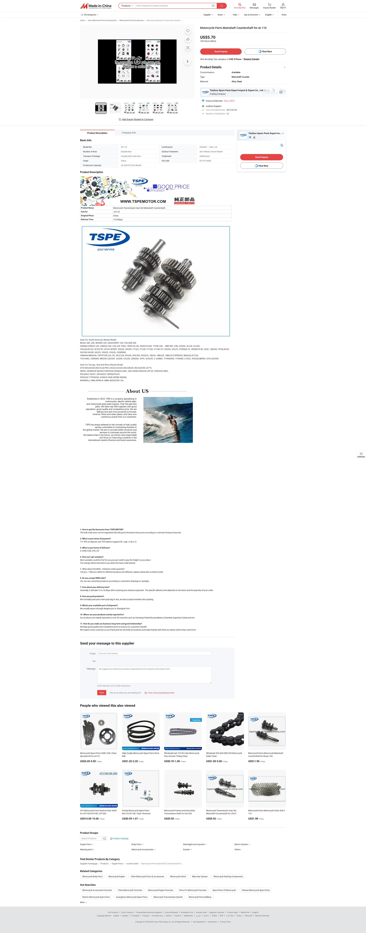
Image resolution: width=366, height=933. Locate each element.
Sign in (283, 7)
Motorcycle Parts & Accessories (132, 20)
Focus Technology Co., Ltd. (164, 922)
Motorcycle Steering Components (228, 876)
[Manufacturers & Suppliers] (95, 6)
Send (102, 692)
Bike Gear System (200, 876)
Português (135, 915)
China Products (127, 912)
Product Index (232, 912)
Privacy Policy (225, 922)
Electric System (241, 844)
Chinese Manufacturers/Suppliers (149, 912)
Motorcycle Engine (117, 876)
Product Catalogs (120, 838)
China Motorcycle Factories (130, 890)
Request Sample (251, 59)
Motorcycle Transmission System (168, 897)
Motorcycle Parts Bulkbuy (200, 897)
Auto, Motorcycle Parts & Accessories (102, 20)
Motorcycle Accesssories (142, 849)
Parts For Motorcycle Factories (192, 890)
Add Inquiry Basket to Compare (137, 119)
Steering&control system (194, 844)
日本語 (214, 915)
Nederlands (188, 915)
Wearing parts (86, 849)
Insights (255, 912)
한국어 (206, 915)
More (82, 902)
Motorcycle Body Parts (92, 876)
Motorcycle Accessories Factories (97, 890)
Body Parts (136, 844)
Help (235, 14)
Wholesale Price (187, 912)
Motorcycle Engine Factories (160, 890)
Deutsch (178, 915)
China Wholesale (171, 912)
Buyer (220, 14)
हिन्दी (221, 915)
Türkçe (238, 915)
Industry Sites (201, 912)
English (116, 915)
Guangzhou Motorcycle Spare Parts (132, 897)
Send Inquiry (220, 51)
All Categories (90, 14)
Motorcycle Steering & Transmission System (163, 20)
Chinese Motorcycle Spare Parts (256, 890)
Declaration (212, 922)
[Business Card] (282, 144)
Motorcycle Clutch (178, 876)
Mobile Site (245, 912)
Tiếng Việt (248, 915)
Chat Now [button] (267, 51)
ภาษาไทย (229, 915)
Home (82, 20)
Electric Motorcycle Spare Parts (96, 897)
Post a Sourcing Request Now (159, 692)
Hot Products (113, 912)
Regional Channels (217, 912)
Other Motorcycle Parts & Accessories (147, 876)
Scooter (186, 849)
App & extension (251, 14)
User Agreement (199, 922)
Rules (284, 14)
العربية (198, 915)
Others (237, 849)
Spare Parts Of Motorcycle (224, 890)
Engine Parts (85, 844)
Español (125, 915)
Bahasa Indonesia (262, 915)
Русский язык (157, 915)
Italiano (169, 915)
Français (145, 915)
